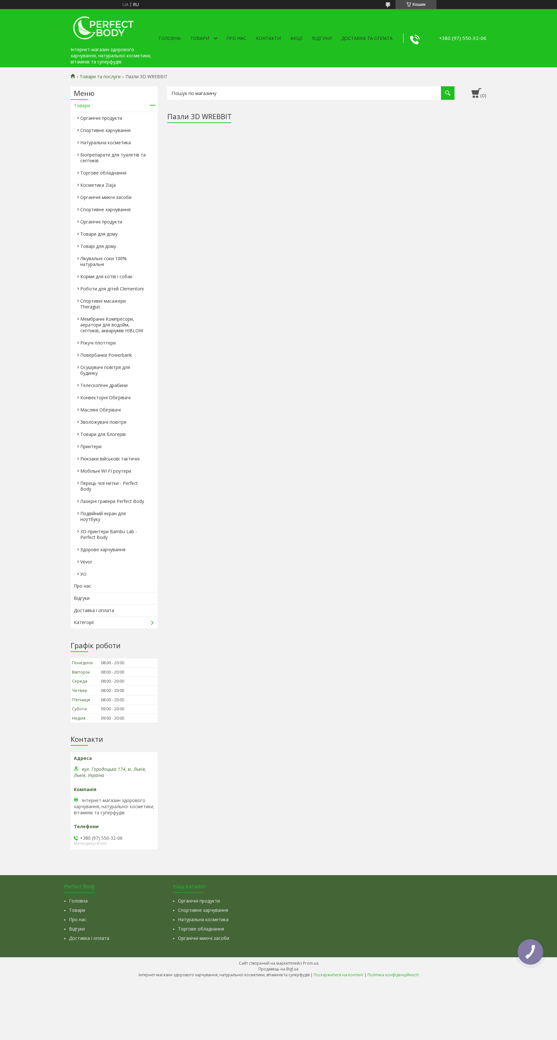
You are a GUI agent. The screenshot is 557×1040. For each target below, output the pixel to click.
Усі (83, 574)
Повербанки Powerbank (106, 355)
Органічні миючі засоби (106, 197)
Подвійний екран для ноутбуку (103, 516)
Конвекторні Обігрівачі (105, 397)
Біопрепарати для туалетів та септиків (113, 158)
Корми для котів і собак (106, 276)
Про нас (236, 38)
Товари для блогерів (103, 434)
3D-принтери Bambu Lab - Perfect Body (108, 534)
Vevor (86, 562)
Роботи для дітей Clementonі (112, 289)
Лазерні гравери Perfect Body (112, 501)
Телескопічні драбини (104, 385)
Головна (170, 38)
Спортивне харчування (105, 130)
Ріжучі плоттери (98, 343)
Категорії (84, 622)
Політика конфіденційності (393, 975)
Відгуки (322, 38)
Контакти (268, 38)
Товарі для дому (98, 246)
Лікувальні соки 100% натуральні (103, 261)
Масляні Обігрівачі (100, 410)
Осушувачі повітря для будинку (105, 370)
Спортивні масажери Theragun (103, 304)
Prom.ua (310, 963)
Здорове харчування (102, 549)
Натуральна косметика (105, 142)
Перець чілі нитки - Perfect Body (109, 486)
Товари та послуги (100, 77)
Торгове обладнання (103, 173)
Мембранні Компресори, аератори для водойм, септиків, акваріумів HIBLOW (111, 325)
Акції (296, 38)
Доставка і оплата (94, 610)
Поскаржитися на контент (338, 975)
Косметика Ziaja (98, 185)
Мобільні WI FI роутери (105, 471)
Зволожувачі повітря (103, 422)
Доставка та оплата (367, 38)
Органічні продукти (101, 118)
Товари (199, 38)
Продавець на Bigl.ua (278, 969)
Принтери (91, 446)
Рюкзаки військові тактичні (110, 459)
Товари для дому (99, 234)
